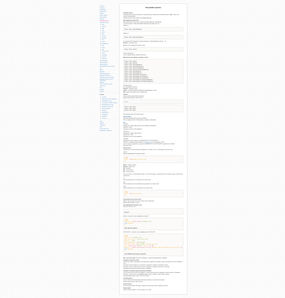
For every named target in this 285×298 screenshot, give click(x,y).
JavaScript (104, 55)
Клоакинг (104, 97)
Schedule (104, 37)
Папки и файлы (103, 15)
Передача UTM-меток (105, 75)
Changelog (102, 124)
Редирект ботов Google (107, 106)
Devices (104, 26)
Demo (101, 126)
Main (103, 24)
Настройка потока (104, 22)
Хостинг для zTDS (104, 128)
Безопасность (103, 11)
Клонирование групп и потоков (107, 66)
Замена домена (103, 64)
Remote (104, 36)
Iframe (103, 53)
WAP (103, 28)
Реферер (102, 82)
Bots (103, 34)
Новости (102, 123)
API (103, 39)
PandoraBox (105, 114)
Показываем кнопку (106, 100)
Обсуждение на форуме (106, 130)
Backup (101, 69)
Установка (102, 7)
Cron (101, 87)
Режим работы (127, 116)
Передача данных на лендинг (107, 77)
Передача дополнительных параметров (106, 79)
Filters (103, 32)
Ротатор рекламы (106, 108)
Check (103, 41)
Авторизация (103, 9)
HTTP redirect (105, 51)
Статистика (102, 85)
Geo (103, 30)
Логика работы (103, 17)
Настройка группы (104, 20)
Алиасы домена (103, 60)
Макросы (102, 18)
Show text (104, 58)
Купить (101, 121)
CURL (103, 47)
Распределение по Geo (107, 104)
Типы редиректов (104, 43)
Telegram (102, 91)
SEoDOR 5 (104, 116)
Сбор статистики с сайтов (106, 84)
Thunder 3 (104, 118)
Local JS (104, 57)
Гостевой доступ (104, 62)
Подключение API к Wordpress (109, 99)
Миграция (102, 71)
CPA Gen (104, 110)
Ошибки (102, 13)
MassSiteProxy (105, 112)
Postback (102, 89)
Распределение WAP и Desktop (109, 102)
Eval (103, 49)
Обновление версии (105, 73)
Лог (100, 68)
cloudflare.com (147, 142)
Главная (102, 6)
